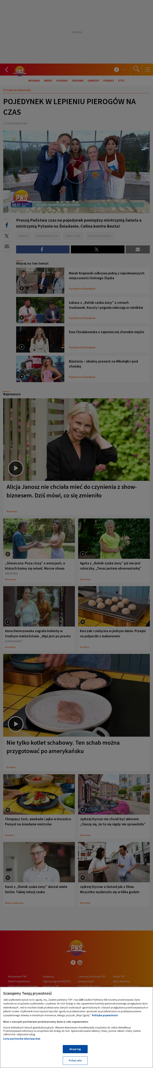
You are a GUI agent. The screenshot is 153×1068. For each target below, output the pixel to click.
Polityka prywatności (105, 1015)
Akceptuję (75, 1049)
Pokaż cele (75, 1060)
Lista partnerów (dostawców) (21, 1038)
